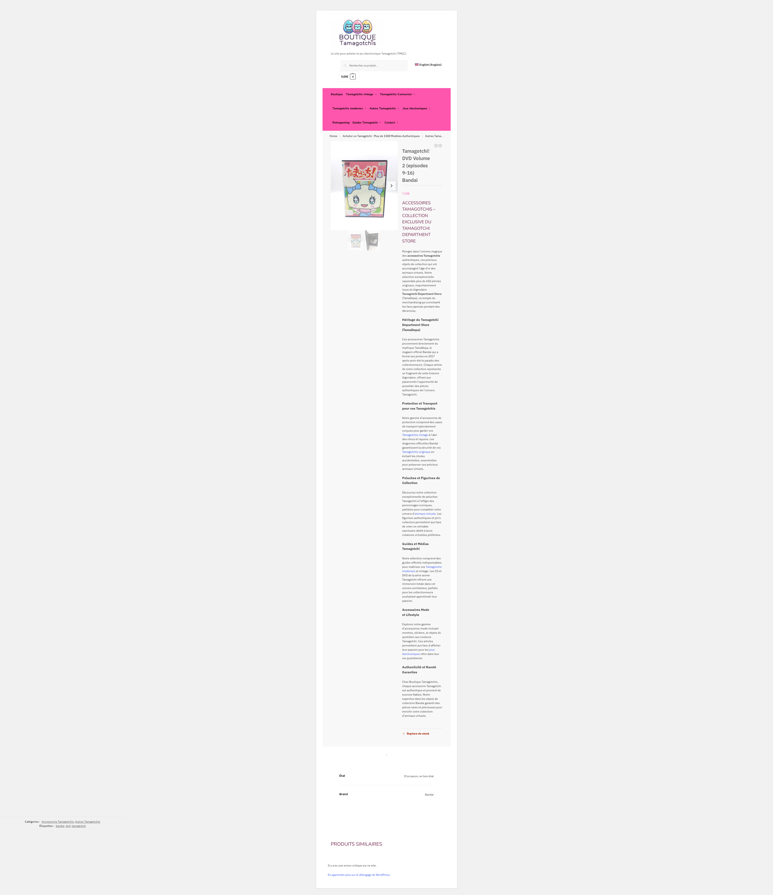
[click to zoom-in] (364, 185)
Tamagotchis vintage (415, 435)
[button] (348, 76)
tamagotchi (79, 826)
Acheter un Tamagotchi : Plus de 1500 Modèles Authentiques (381, 136)
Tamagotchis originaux (416, 452)
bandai (60, 826)
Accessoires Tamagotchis (58, 821)
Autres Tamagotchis (437, 136)
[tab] (386, 753)
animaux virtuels (425, 513)
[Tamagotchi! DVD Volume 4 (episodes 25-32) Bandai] (436, 146)
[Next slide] (391, 185)
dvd (68, 826)
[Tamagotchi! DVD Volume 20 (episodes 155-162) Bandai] (440, 146)
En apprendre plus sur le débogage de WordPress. (359, 875)
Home (333, 136)
